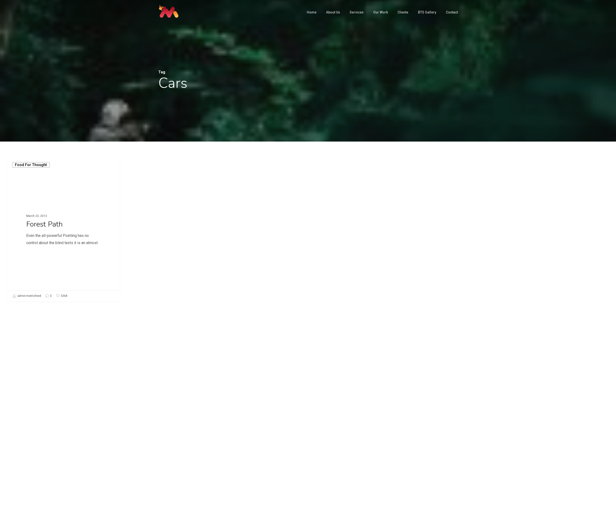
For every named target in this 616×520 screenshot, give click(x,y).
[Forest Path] (63, 229)
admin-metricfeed (29, 296)
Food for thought (31, 164)
